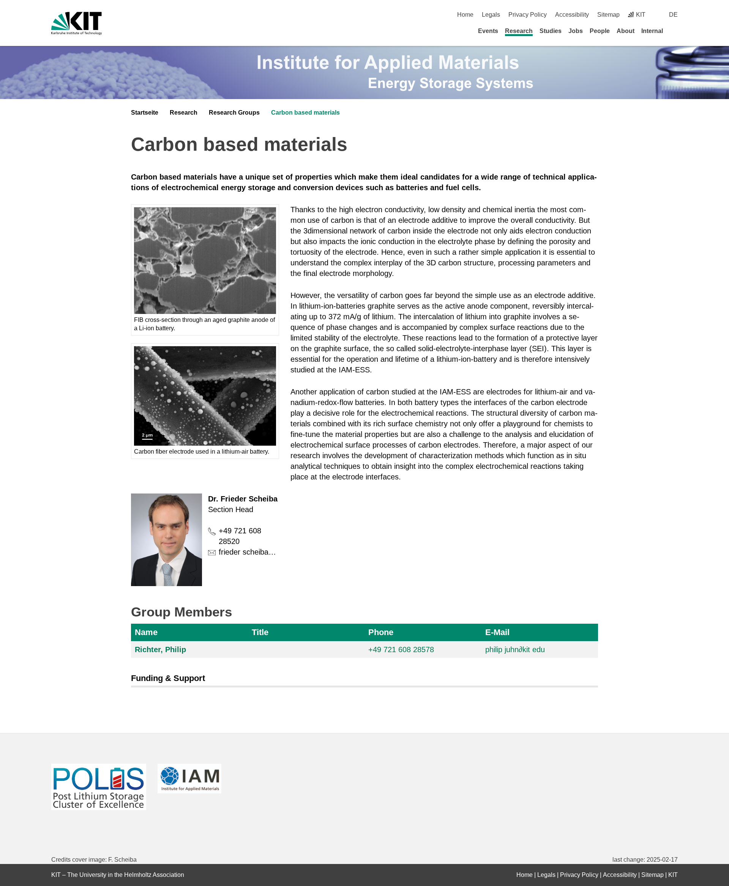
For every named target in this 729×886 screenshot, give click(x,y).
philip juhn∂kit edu (515, 649)
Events (488, 31)
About (625, 31)
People (600, 31)
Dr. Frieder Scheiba (243, 499)
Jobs (575, 31)
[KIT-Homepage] (76, 23)
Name (146, 632)
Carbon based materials (305, 112)
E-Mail (497, 632)
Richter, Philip (160, 649)
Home (465, 14)
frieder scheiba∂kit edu (257, 552)
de (673, 14)
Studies (551, 31)
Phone (380, 632)
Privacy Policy (527, 14)
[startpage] (675, 31)
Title (260, 632)
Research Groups (234, 112)
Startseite (144, 112)
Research (519, 31)
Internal (652, 31)
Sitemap (608, 14)
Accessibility (572, 14)
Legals (491, 14)
